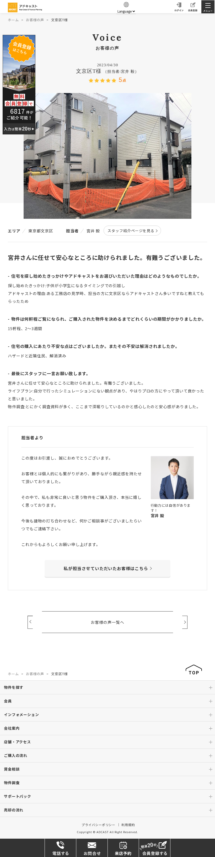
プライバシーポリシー (98, 824)
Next (184, 622)
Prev (30, 622)
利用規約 (128, 824)
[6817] (19, 84)
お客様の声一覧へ (107, 622)
